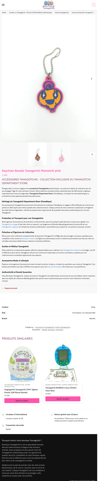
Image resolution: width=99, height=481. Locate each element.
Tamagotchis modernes (72, 250)
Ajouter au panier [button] (22, 401)
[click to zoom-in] (49, 78)
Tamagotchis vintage (9, 224)
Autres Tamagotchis (62, 13)
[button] (93, 5)
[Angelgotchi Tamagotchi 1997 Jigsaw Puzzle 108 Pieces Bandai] (22, 362)
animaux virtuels (28, 238)
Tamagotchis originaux (10, 227)
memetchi (59, 330)
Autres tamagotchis (70, 385)
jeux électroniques (54, 267)
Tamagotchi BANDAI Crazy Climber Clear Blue (61, 389)
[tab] (48, 297)
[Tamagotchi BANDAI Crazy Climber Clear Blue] (63, 362)
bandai (44, 330)
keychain (51, 330)
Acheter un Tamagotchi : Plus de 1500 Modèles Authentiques (30, 13)
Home (4, 13)
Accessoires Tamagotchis (44, 327)
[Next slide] (91, 78)
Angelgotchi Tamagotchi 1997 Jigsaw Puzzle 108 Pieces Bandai (21, 391)
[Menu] (5, 5)
